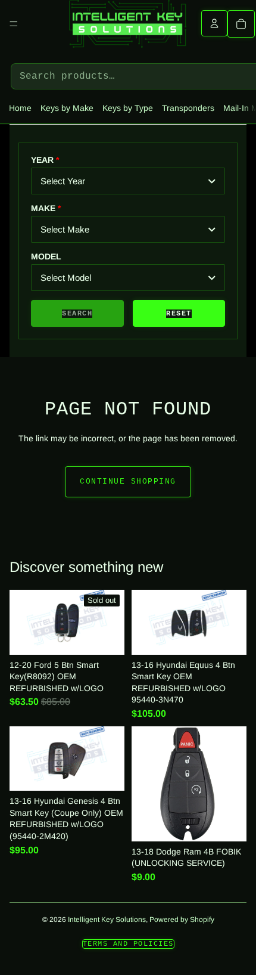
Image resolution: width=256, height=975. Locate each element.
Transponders (188, 108)
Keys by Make (66, 108)
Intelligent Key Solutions (107, 919)
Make (43, 208)
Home (20, 108)
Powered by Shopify (181, 919)
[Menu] (13, 24)
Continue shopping (128, 481)
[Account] (214, 23)
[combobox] (128, 181)
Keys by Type (127, 108)
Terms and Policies (128, 944)
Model (46, 256)
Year (42, 160)
